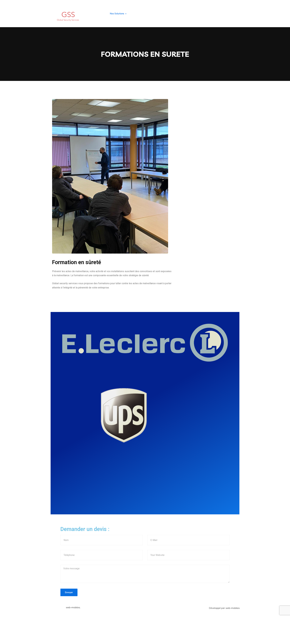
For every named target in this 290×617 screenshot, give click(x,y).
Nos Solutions (117, 13)
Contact (191, 13)
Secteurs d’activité (140, 13)
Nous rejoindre (206, 13)
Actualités (161, 13)
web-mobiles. (73, 607)
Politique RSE (176, 13)
